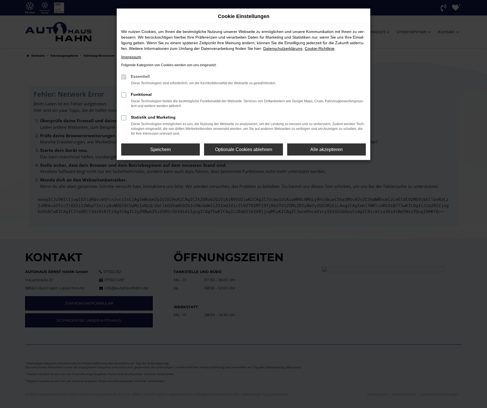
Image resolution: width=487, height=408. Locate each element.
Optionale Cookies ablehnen (243, 149)
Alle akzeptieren (326, 149)
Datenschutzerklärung (282, 48)
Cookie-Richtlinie (320, 48)
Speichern (160, 149)
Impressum (131, 57)
